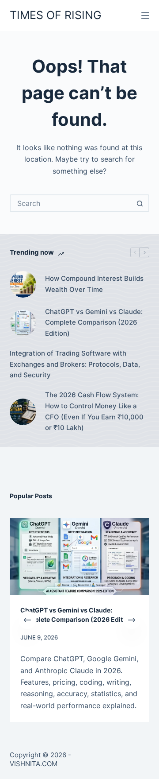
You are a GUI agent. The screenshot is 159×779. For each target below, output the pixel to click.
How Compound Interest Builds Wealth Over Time (94, 284)
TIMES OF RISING (56, 15)
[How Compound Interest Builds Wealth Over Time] (23, 284)
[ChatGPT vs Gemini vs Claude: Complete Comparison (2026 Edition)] (23, 323)
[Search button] (139, 203)
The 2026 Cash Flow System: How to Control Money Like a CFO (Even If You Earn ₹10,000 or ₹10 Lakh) (94, 411)
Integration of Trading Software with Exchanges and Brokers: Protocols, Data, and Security (75, 364)
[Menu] (145, 15)
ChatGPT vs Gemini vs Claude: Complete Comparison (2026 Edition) (94, 322)
